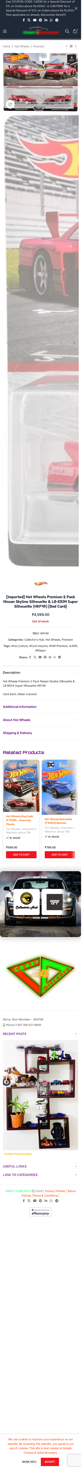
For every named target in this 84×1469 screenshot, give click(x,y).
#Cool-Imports (38, 646)
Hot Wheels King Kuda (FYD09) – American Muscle (19, 819)
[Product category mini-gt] (55, 1142)
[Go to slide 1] (35, 108)
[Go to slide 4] (46, 108)
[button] (7, 82)
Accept (50, 1461)
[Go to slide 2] (39, 108)
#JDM (73, 646)
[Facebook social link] (23, 20)
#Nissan (40, 650)
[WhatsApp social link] (51, 20)
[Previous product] (66, 46)
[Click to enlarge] (10, 104)
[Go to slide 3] (43, 108)
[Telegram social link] (57, 20)
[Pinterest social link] (40, 20)
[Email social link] (35, 20)
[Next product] (75, 46)
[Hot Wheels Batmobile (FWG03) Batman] (60, 787)
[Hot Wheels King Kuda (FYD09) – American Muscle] (21, 786)
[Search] (67, 31)
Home (6, 46)
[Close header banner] (76, 8)
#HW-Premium (58, 646)
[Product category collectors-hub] (26, 1142)
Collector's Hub (34, 639)
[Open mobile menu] (5, 31)
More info (29, 1461)
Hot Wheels (21, 46)
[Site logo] (41, 31)
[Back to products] (71, 46)
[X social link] (29, 20)
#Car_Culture (19, 646)
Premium (38, 46)
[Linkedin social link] (46, 20)
